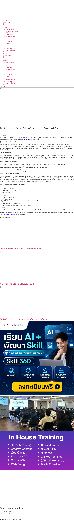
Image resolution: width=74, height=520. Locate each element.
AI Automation (10, 45)
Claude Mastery (10, 29)
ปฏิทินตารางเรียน (10, 33)
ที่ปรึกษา (5, 24)
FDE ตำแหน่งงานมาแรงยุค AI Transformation (20, 248)
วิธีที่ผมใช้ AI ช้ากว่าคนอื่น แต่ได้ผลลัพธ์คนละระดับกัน (23, 319)
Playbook (8, 40)
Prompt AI (8, 43)
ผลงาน (4, 26)
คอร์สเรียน (5, 27)
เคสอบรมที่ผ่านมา (10, 46)
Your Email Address (5, 511)
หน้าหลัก (5, 20)
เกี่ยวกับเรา (5, 52)
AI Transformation (11, 41)
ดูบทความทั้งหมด (10, 50)
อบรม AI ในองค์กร (7, 22)
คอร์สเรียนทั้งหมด (10, 36)
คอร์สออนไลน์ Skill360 (12, 31)
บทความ (5, 38)
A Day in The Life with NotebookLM (17, 284)
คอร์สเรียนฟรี (9, 34)
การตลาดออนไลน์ (10, 48)
